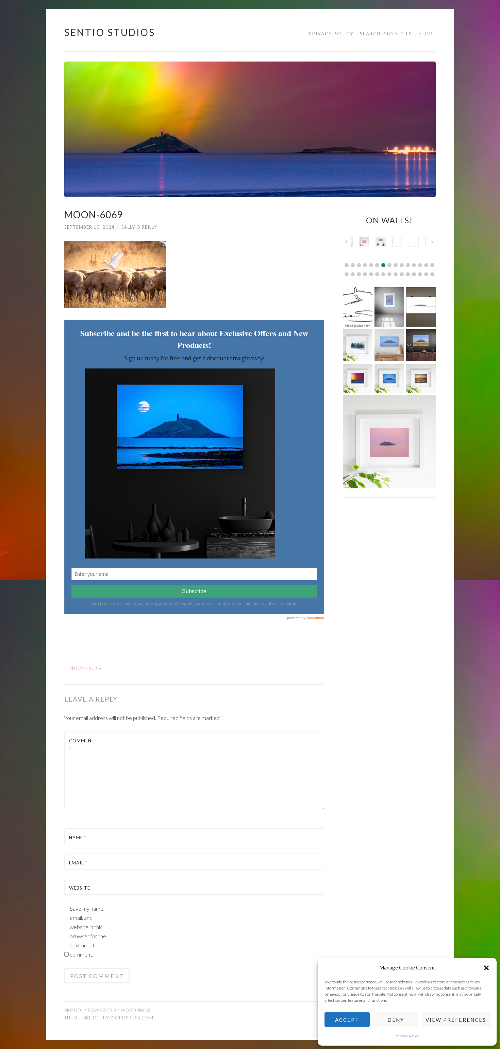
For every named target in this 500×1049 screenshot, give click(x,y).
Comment (82, 745)
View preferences (456, 1020)
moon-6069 (83, 668)
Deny (395, 1020)
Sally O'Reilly (139, 227)
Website (79, 888)
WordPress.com (131, 1017)
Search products (386, 33)
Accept (347, 1020)
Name (77, 837)
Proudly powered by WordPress (107, 1010)
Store (427, 33)
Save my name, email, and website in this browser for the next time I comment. (88, 931)
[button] (486, 967)
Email (78, 862)
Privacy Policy (407, 1035)
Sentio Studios (109, 32)
